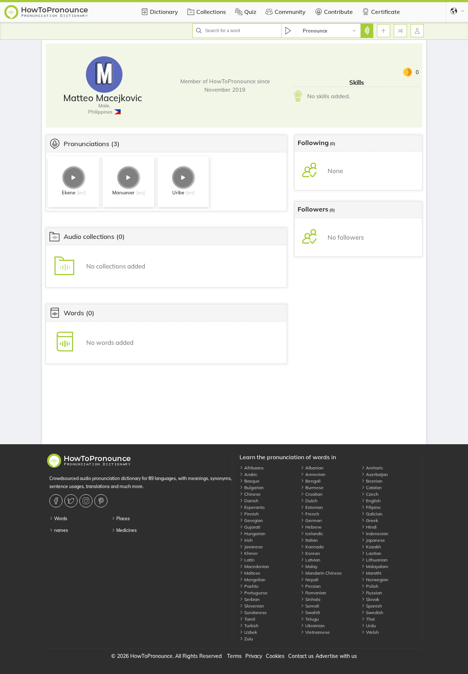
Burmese (314, 487)
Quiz (250, 11)
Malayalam (376, 566)
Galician (373, 514)
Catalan (373, 487)
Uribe (178, 192)
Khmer (250, 553)
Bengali (312, 481)
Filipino (373, 507)
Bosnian (373, 481)
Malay (310, 566)
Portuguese (255, 592)
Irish (248, 540)
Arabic (250, 474)
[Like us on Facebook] (56, 500)
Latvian (312, 560)
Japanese (375, 540)
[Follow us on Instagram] (86, 500)
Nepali (311, 579)
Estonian (313, 507)
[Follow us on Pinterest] (101, 500)
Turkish (250, 625)
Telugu (311, 619)
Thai (370, 619)
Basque (251, 481)
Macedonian (256, 566)
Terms (234, 656)
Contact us (301, 656)
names (60, 530)
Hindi (371, 527)
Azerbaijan (376, 474)
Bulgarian (253, 487)
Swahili (312, 612)
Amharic (374, 468)
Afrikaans (253, 468)
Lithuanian (376, 560)
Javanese (253, 546)
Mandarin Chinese (323, 573)
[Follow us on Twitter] (71, 500)
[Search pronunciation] (367, 31)
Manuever (123, 192)
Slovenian (253, 606)
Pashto (250, 586)
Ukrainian (314, 625)
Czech (371, 494)
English (373, 500)
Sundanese (255, 612)
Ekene (68, 192)
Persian (312, 586)
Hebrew (312, 527)
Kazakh (373, 546)
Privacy (253, 656)
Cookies (275, 656)
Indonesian (376, 533)
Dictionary (164, 11)
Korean (312, 553)
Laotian (373, 553)
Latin (248, 560)
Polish (371, 586)
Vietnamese (317, 632)
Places (122, 518)
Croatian (313, 494)
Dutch (310, 500)
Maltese (251, 573)
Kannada (314, 546)
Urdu (370, 625)
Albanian (314, 468)
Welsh (372, 632)
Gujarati (251, 527)
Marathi (373, 573)
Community (290, 11)
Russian (373, 592)
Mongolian (254, 579)
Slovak (372, 599)
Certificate (385, 11)
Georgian (253, 520)
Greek (371, 520)
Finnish (251, 514)
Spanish (373, 606)
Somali (311, 606)
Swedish (374, 612)
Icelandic (313, 533)
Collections (211, 11)
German (313, 520)
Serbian (251, 599)
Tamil (249, 619)
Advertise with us (336, 656)
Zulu (248, 638)
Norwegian (376, 579)
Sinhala (312, 599)
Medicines (126, 530)
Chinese (252, 494)
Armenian (314, 474)
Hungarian (254, 533)
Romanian (315, 592)
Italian (311, 540)
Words (60, 518)
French (311, 514)
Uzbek (250, 632)
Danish (250, 500)
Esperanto (254, 507)
